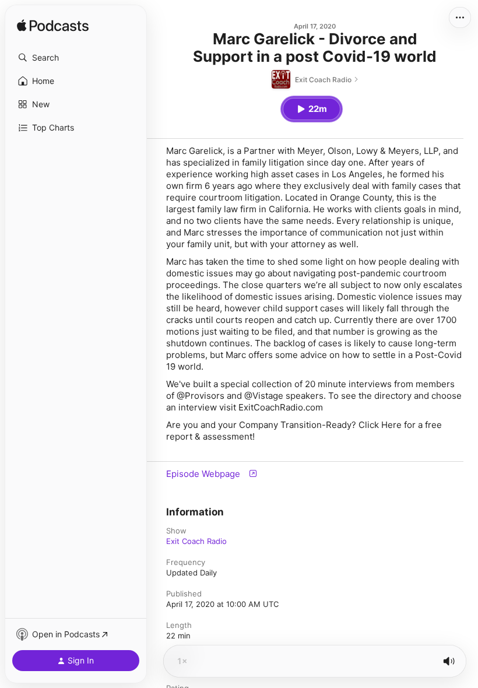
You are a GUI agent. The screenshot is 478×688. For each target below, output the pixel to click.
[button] (76, 58)
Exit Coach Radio (196, 541)
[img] (53, 26)
